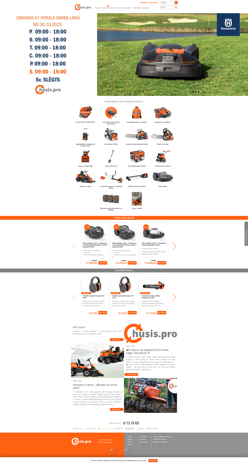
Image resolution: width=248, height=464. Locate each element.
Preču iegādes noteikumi (162, 436)
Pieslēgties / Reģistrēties (148, 2)
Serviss (112, 8)
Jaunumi (146, 8)
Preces (97, 8)
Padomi (119, 8)
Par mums (137, 8)
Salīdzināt (104, 240)
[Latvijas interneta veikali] (117, 453)
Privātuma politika (160, 439)
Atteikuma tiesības (160, 442)
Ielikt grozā (102, 263)
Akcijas (105, 8)
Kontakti (128, 8)
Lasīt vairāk (132, 374)
